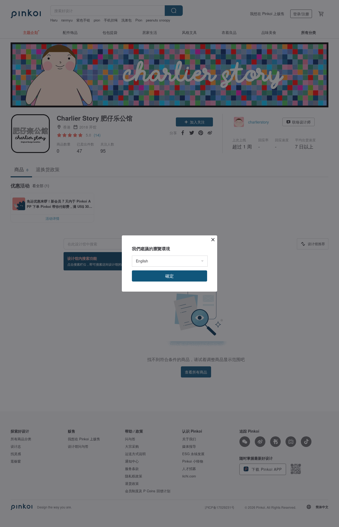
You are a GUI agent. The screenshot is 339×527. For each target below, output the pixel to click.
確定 (169, 276)
